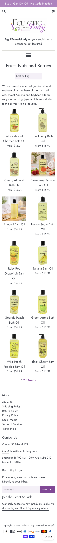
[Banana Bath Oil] (43, 253)
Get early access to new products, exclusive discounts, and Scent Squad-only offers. (28, 506)
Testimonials (9, 429)
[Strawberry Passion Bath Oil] (43, 164)
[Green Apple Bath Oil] (43, 302)
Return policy (10, 411)
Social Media (9, 420)
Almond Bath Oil (14, 224)
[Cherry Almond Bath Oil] (14, 164)
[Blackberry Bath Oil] (43, 120)
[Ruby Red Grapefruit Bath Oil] (14, 253)
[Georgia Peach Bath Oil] (14, 302)
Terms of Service (12, 424)
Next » (32, 380)
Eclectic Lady (28, 525)
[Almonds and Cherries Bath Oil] (14, 120)
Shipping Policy (11, 406)
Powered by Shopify (45, 525)
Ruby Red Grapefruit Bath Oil (14, 273)
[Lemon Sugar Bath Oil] (43, 208)
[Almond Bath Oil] (14, 208)
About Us (7, 402)
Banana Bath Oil (42, 268)
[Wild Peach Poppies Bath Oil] (14, 346)
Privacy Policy (10, 415)
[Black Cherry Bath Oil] (43, 346)
